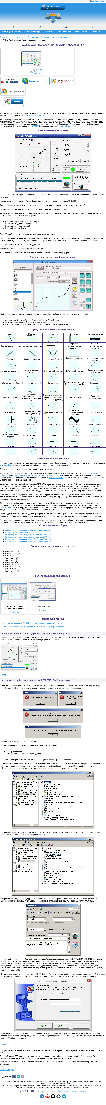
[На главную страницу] (53, 18)
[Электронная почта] (22, 1076)
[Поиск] (93, 27)
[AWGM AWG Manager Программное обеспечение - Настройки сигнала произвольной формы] (14, 591)
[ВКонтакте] (14, 1076)
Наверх (4, 674)
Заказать (17, 102)
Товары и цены (7, 32)
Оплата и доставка (64, 32)
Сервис (77, 32)
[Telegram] (18, 1076)
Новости (85, 32)
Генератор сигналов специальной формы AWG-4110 (28, 537)
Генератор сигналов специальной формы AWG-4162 (28, 541)
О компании (95, 32)
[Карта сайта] (66, 27)
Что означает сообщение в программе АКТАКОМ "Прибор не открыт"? (34, 627)
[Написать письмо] (40, 27)
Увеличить (38, 69)
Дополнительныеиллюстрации (39, 72)
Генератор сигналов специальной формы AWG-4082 (28, 530)
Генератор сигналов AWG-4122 (19, 532)
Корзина (50, 6)
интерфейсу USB (68, 126)
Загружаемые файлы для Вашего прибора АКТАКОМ (38, 475)
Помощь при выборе (32, 32)
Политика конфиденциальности (72, 1091)
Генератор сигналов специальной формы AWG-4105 (28, 535)
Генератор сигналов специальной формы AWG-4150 (28, 539)
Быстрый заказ (48, 32)
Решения (18, 32)
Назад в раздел (7, 1069)
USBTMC (34, 126)
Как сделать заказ (48, 1091)
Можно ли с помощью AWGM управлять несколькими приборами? (32, 623)
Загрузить (32, 81)
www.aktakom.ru (36, 115)
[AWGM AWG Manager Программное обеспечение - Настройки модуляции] (43, 591)
